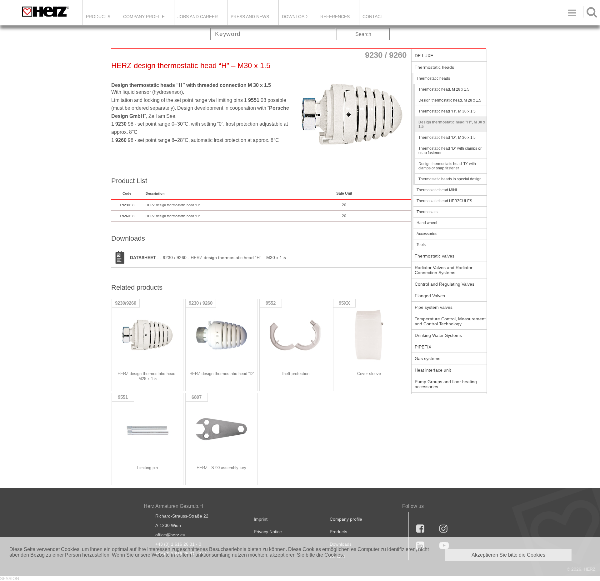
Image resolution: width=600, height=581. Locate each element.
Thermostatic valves (434, 255)
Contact (372, 16)
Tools (421, 245)
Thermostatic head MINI (437, 190)
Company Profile (144, 16)
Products (98, 16)
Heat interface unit (433, 370)
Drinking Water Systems (438, 335)
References (335, 16)
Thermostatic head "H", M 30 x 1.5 (447, 111)
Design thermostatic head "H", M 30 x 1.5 (451, 124)
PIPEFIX (423, 346)
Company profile (346, 519)
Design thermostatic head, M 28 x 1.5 (449, 100)
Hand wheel (427, 223)
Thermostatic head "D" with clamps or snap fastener (450, 150)
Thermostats (427, 212)
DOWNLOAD (295, 16)
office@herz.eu (170, 534)
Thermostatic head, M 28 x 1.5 (443, 89)
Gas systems (427, 358)
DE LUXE (424, 55)
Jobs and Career (198, 16)
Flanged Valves (430, 295)
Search (363, 34)
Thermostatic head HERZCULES (444, 201)
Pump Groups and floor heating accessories (446, 384)
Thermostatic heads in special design (450, 179)
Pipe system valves (433, 307)
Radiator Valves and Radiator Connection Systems (443, 270)
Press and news (250, 16)
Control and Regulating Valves (444, 284)
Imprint (261, 519)
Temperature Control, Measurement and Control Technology (450, 321)
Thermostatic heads (434, 67)
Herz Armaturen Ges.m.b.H (173, 506)
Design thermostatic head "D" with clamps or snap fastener (447, 166)
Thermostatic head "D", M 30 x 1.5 (447, 137)
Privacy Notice (268, 531)
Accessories (427, 234)
